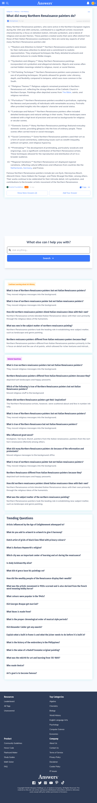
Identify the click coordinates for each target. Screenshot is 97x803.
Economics (54, 734)
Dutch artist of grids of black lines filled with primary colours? (36, 540)
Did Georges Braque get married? (22, 604)
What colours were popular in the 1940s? (26, 596)
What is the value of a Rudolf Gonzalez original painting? (33, 650)
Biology (52, 711)
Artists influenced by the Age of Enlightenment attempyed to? (35, 524)
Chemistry (54, 706)
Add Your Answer (70, 193)
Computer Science (57, 729)
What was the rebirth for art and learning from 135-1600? (33, 657)
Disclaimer (54, 762)
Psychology (54, 725)
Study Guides (9, 757)
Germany (27, 168)
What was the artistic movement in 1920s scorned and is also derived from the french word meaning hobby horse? (47, 587)
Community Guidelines (13, 743)
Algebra (53, 701)
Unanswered (9, 711)
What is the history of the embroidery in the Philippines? (33, 642)
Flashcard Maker (10, 752)
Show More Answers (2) (27, 193)
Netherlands (16, 168)
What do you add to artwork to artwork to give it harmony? (34, 532)
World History (55, 715)
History (16, 11)
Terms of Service (56, 752)
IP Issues (53, 771)
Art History (25, 11)
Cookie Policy (55, 766)
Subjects (10, 11)
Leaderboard (9, 701)
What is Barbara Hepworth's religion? (24, 547)
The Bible (66, 92)
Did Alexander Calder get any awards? (24, 627)
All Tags (7, 706)
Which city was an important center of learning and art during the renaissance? (44, 555)
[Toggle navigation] (3, 3)
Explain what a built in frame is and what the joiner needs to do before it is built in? (46, 634)
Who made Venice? (15, 665)
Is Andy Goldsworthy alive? (19, 563)
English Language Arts (59, 720)
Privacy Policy (55, 757)
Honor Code (9, 748)
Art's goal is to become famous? (22, 673)
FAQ (6, 766)
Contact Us (54, 748)
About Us (53, 743)
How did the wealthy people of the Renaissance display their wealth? (39, 578)
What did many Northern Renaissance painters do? (41, 16)
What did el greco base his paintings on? (26, 570)
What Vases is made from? (19, 611)
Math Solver (9, 762)
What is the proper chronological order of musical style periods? (37, 619)
